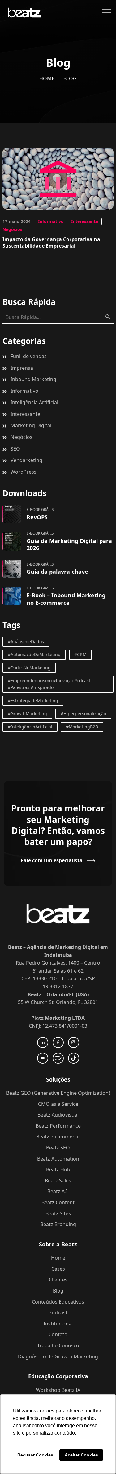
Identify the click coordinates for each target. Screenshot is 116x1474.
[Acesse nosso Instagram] (73, 1042)
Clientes (58, 1279)
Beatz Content (58, 1202)
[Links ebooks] (11, 514)
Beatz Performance (58, 1125)
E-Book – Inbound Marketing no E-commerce (66, 599)
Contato (58, 1334)
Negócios (12, 229)
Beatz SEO (58, 1147)
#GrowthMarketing (27, 713)
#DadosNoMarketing (29, 668)
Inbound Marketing (33, 379)
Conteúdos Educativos (58, 1301)
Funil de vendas (29, 356)
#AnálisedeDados (26, 641)
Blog (58, 1290)
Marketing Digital (31, 425)
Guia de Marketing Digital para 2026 (69, 544)
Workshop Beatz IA (58, 1390)
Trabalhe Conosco (58, 1345)
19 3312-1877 (58, 986)
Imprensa (22, 368)
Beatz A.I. (58, 1191)
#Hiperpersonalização (83, 713)
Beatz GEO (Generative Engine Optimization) (58, 1093)
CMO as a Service (58, 1104)
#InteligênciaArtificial (30, 727)
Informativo (51, 221)
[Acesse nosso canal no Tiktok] (73, 1058)
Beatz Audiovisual (58, 1114)
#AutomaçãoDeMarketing (34, 654)
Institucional (58, 1323)
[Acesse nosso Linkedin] (42, 1042)
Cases (58, 1268)
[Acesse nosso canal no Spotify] (58, 1058)
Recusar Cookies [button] (35, 1454)
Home (46, 78)
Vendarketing (26, 460)
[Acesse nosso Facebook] (58, 1042)
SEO (15, 448)
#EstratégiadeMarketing (33, 700)
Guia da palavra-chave (57, 571)
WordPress (24, 471)
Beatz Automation (58, 1158)
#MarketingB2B (82, 727)
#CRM (80, 654)
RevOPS (37, 517)
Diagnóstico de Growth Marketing (58, 1356)
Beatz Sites (58, 1213)
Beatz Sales (58, 1180)
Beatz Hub (58, 1169)
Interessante (84, 221)
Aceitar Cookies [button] (81, 1454)
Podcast (58, 1312)
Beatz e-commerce (58, 1136)
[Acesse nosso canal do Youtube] (42, 1058)
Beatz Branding (58, 1224)
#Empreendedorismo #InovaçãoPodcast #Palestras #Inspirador (49, 684)
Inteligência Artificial (34, 402)
